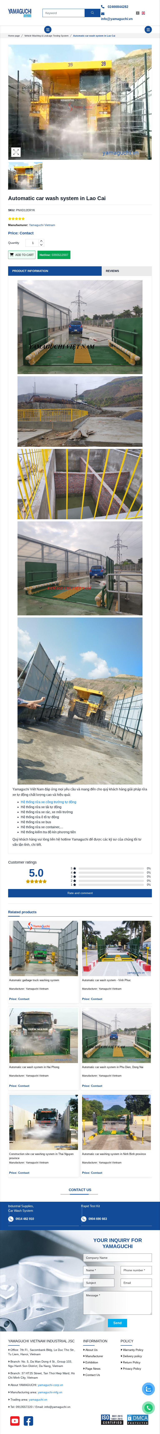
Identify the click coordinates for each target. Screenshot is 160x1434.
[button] (148, 1049)
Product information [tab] (30, 271)
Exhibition (91, 1362)
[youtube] (15, 1420)
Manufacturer (94, 1356)
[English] (144, 12)
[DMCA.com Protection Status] (139, 1419)
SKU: (11, 210)
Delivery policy (132, 1356)
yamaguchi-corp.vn (50, 1385)
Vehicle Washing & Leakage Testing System (46, 35)
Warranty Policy (132, 1349)
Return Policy (131, 1362)
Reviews (112, 271)
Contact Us (92, 1375)
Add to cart (24, 255)
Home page (14, 35)
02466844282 (117, 7)
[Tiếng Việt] (139, 12)
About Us (91, 1349)
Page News (92, 1368)
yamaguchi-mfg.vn (50, 1392)
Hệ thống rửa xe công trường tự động (48, 802)
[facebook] (28, 1420)
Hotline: (45, 255)
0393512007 (54, 255)
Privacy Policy (131, 1368)
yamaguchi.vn (38, 1399)
